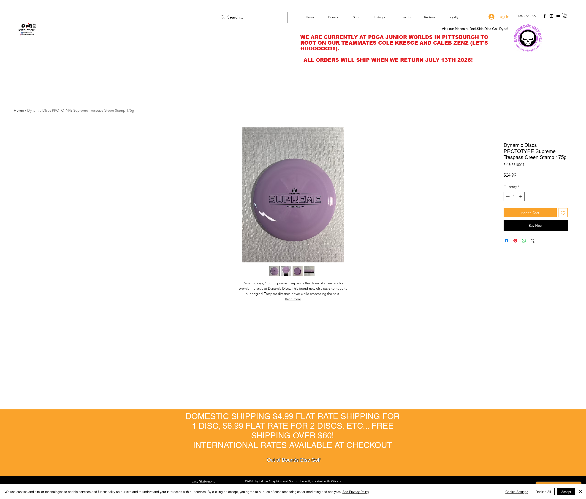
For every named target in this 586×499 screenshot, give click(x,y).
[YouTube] (558, 16)
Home (19, 110)
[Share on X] (532, 240)
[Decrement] (507, 196)
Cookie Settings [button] (516, 491)
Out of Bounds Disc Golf (293, 460)
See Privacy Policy (355, 491)
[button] (565, 15)
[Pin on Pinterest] (515, 240)
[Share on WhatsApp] (524, 240)
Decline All (543, 491)
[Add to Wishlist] (563, 213)
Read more (293, 299)
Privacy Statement (201, 481)
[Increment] (521, 196)
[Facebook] (544, 16)
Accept (566, 491)
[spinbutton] (514, 196)
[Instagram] (551, 16)
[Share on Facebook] (506, 240)
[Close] (580, 491)
